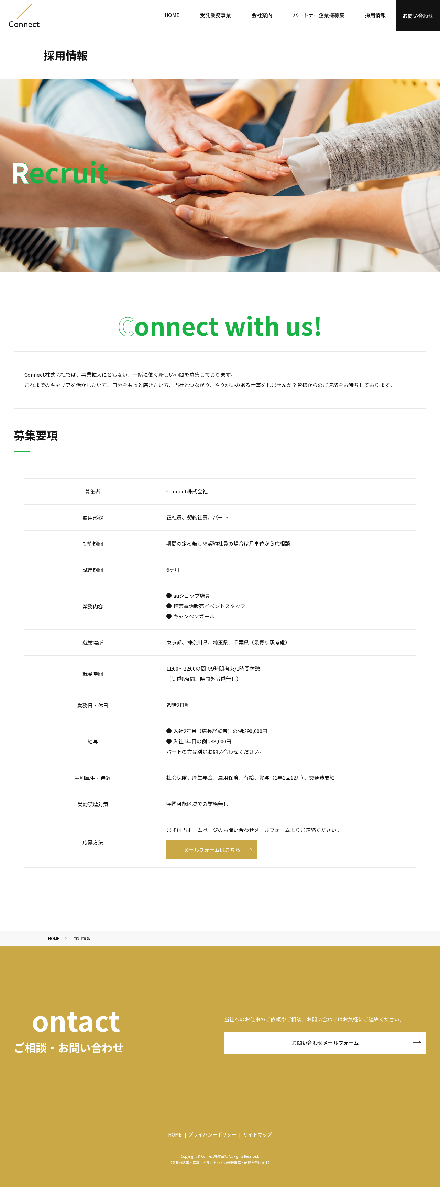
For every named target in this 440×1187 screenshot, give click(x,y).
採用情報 (375, 15)
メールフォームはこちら (212, 849)
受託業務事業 (215, 15)
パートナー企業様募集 (318, 15)
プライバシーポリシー (212, 1134)
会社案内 (262, 15)
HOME (172, 15)
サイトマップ (257, 1134)
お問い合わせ (418, 15)
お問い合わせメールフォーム (325, 1042)
